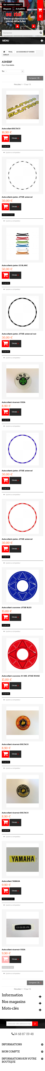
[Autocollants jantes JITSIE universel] (22, 175)
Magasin (7, 9)
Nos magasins (13, 1001)
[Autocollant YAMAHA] (22, 859)
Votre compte (24, 26)
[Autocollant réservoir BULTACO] (22, 722)
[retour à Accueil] (4, 51)
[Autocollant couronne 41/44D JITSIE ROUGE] (22, 654)
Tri (3, 71)
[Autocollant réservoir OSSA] (22, 380)
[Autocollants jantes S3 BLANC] (22, 244)
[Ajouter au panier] (5, 138)
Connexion (39, 26)
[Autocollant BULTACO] (22, 107)
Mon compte (11, 1051)
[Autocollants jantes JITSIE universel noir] (22, 312)
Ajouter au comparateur (13, 152)
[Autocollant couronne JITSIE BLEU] (22, 586)
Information (12, 995)
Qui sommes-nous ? (12, 4)
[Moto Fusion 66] (16, 14)
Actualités (20, 9)
